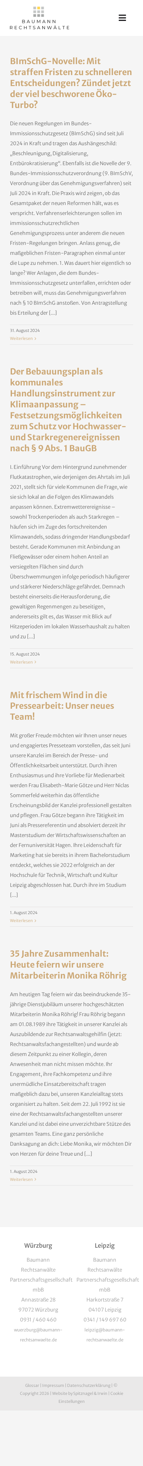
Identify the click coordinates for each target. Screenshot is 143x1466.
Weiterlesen (21, 338)
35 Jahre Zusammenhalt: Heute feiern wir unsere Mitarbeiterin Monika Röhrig (68, 964)
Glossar (32, 1385)
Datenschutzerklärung (88, 1385)
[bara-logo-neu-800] (39, 9)
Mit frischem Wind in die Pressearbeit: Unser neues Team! (62, 706)
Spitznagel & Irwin (90, 1393)
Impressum (53, 1385)
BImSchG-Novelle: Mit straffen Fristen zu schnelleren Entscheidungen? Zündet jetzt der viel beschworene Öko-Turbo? (71, 83)
